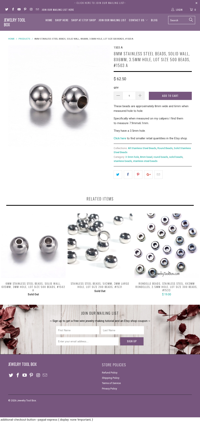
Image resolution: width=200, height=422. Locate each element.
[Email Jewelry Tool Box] (37, 9)
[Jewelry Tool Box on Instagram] (31, 9)
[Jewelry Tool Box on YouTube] (19, 9)
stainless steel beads (145, 160)
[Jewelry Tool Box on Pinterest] (25, 9)
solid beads (176, 156)
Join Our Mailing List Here (58, 9)
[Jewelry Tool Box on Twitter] (6, 9)
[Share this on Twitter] (118, 174)
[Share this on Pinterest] (138, 174)
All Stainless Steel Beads (142, 148)
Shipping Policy (110, 377)
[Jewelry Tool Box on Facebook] (12, 9)
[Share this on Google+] (148, 174)
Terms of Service (111, 383)
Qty (116, 87)
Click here (120, 138)
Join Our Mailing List (112, 20)
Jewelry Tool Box (14, 22)
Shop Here (62, 20)
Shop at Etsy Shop (83, 20)
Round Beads (165, 148)
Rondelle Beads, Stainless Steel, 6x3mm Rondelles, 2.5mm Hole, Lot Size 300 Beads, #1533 (166, 246)
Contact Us (137, 20)
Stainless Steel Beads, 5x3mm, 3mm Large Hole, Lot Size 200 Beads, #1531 (100, 246)
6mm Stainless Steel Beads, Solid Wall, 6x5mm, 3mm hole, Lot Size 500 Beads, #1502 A (33, 246)
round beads (161, 156)
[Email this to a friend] (158, 174)
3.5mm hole (132, 156)
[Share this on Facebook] (128, 174)
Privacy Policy (109, 388)
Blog (154, 20)
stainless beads (123, 160)
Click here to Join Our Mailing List (100, 2)
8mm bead (146, 156)
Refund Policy (109, 372)
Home (49, 20)
